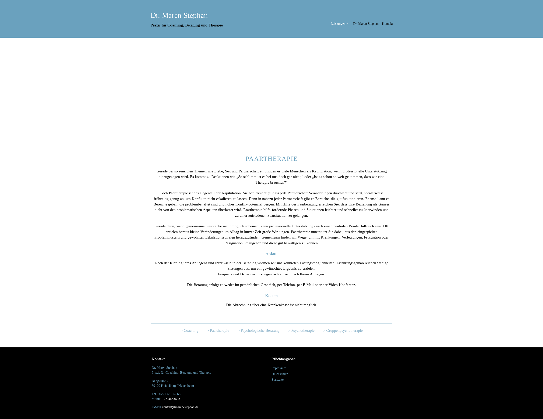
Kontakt (387, 23)
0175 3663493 (170, 399)
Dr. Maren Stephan (366, 23)
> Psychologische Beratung (259, 330)
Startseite (278, 379)
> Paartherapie (218, 330)
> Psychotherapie (301, 330)
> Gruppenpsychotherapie (343, 330)
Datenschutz (280, 374)
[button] (348, 24)
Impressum (279, 368)
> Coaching (189, 330)
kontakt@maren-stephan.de (180, 407)
